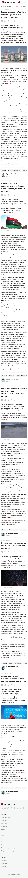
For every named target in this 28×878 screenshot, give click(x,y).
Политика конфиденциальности (10, 842)
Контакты (4, 863)
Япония (4, 530)
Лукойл (19, 161)
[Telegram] (8, 21)
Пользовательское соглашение (10, 838)
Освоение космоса (15, 663)
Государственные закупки (8, 851)
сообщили (13, 366)
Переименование (8, 788)
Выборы (11, 375)
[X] (14, 21)
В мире (4, 375)
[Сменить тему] (20, 2)
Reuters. (19, 44)
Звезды (4, 663)
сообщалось (9, 520)
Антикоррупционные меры (8, 848)
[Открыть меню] (25, 2)
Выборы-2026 (11, 6)
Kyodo (5, 419)
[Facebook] (11, 21)
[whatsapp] (5, 21)
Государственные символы (8, 845)
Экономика (4, 826)
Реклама (3, 866)
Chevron (8, 83)
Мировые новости (14, 170)
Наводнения (13, 530)
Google (18, 788)
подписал (21, 772)
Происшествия (5, 817)
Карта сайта (4, 860)
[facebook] (11, 808)
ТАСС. (10, 567)
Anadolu (10, 212)
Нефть (4, 170)
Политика (4, 820)
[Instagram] (2, 21)
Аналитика (4, 823)
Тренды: (3, 6)
